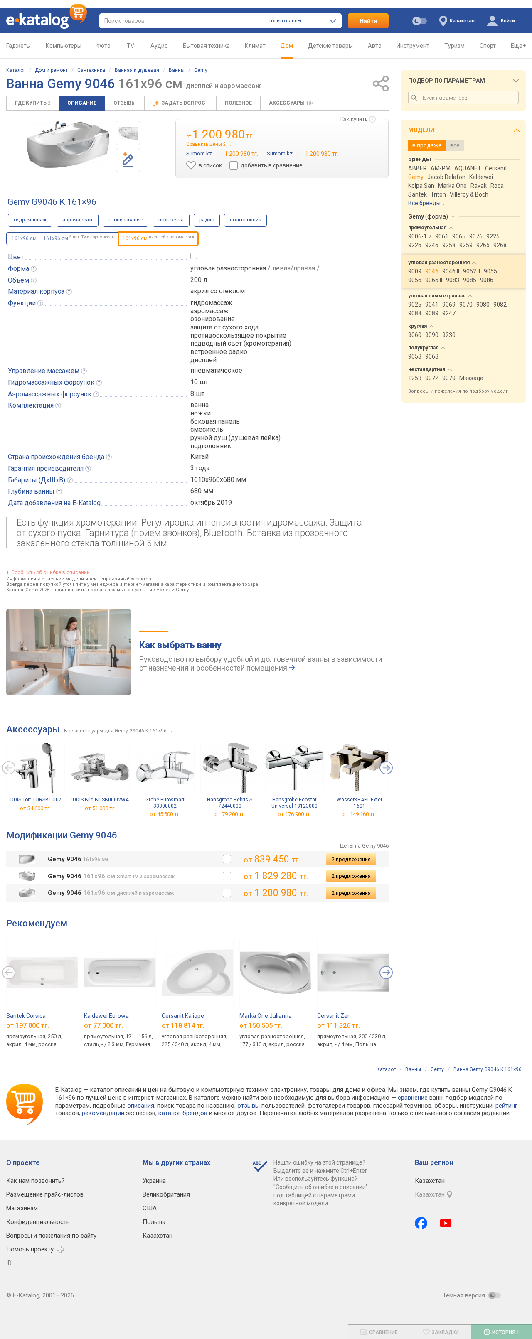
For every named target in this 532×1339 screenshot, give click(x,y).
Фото (103, 45)
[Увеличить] (68, 144)
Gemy (200, 70)
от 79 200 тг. (229, 814)
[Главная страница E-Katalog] (46, 20)
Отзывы (124, 103)
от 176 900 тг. (294, 814)
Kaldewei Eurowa (106, 1015)
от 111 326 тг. (338, 1025)
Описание (81, 103)
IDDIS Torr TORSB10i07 (35, 800)
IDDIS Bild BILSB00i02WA (100, 800)
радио (207, 220)
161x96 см (24, 238)
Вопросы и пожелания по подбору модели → (461, 391)
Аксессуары (291, 103)
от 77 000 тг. (103, 1025)
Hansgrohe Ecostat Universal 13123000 (294, 803)
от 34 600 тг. (35, 808)
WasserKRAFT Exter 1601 (359, 803)
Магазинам (22, 1208)
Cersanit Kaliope (183, 1015)
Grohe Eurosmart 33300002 (165, 803)
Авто (375, 45)
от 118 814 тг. (183, 1025)
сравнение (413, 1097)
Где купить (32, 103)
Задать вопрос (184, 103)
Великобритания (166, 1194)
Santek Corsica (26, 1015)
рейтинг (506, 1105)
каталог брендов (182, 1113)
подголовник (245, 220)
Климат (255, 45)
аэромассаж (77, 220)
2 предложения (351, 859)
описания (140, 1105)
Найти (368, 20)
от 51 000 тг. (100, 808)
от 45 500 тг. (165, 814)
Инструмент (413, 45)
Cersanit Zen (334, 1015)
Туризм (454, 45)
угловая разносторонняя (228, 268)
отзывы (248, 1105)
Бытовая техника (206, 45)
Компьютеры (63, 45)
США (150, 1208)
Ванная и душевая (137, 70)
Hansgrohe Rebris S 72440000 (229, 803)
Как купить (354, 119)
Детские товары (330, 45)
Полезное (238, 103)
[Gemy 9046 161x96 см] (128, 133)
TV (130, 45)
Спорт (488, 45)
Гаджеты (18, 45)
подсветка (171, 220)
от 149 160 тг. (359, 814)
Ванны (177, 70)
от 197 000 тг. (27, 1025)
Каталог (15, 70)
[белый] (227, 859)
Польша (154, 1222)
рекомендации (103, 1113)
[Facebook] (421, 1223)
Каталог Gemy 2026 (27, 589)
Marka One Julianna (265, 1015)
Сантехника (91, 70)
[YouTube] (446, 1223)
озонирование (125, 220)
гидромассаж (30, 220)
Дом (287, 45)
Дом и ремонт (51, 70)
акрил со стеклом (217, 291)
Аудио (159, 45)
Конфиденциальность (38, 1222)
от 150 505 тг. (260, 1025)
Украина (154, 1180)
